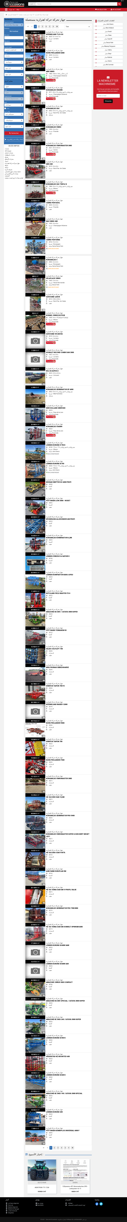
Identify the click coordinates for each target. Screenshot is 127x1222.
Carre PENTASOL (30, 200)
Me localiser (14, 31)
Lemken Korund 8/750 (32, 460)
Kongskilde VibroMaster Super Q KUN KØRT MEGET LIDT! (42, 831)
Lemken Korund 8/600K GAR (34, 961)
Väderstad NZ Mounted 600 (34, 1053)
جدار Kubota (108, 57)
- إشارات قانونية (61, 1219)
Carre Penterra (30, 237)
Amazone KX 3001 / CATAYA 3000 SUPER (38, 609)
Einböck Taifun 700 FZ (32, 683)
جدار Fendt (108, 31)
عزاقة (6, 167)
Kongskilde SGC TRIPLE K (33, 181)
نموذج (5, 53)
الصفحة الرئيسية (12, 14)
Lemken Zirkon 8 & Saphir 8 (33, 553)
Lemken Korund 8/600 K (32, 1072)
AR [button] (121, 1)
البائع (5, 102)
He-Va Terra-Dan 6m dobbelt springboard (38, 924)
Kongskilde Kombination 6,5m (34, 535)
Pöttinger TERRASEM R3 (33, 627)
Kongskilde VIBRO (30, 124)
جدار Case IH (108, 39)
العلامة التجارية (8, 47)
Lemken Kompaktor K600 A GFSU (35, 572)
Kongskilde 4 (29, 257)
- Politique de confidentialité (74, 1219)
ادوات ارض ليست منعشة (26, 14)
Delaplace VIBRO (30, 275)
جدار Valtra (108, 50)
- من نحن (84, 1219)
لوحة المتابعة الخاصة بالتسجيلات (76, 1205)
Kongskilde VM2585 (31, 87)
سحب (5, 72)
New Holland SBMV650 (32, 405)
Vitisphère (11, 1213)
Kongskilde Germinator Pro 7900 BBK (36, 905)
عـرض (6, 65)
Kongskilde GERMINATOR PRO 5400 (36, 812)
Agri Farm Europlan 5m (32, 868)
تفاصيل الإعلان (43, 1179)
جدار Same (108, 61)
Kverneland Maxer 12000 (33, 701)
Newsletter (40, 1205)
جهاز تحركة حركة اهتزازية (41, 14)
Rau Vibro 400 (29, 218)
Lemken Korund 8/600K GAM (34, 942)
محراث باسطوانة (10, 155)
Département (8, 96)
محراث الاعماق (9, 159)
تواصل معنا (40, 1203)
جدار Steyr (108, 53)
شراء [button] (10, 9)
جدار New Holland (108, 28)
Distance (6, 28)
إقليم (5, 90)
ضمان (7, 108)
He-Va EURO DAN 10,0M (32, 794)
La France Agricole (13, 1203)
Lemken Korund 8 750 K (32, 442)
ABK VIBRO (28, 68)
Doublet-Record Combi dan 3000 (35, 349)
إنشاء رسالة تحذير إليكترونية (15, 139)
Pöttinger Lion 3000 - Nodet (33, 497)
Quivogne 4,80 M (30, 294)
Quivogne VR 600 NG (31, 331)
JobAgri (70, 1203)
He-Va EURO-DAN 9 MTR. (33, 849)
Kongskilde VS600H (31, 423)
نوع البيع (6, 124)
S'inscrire (108, 101)
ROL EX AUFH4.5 (30, 368)
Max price (7, 41)
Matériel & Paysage (13, 1209)
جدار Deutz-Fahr (108, 42)
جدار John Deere (108, 24)
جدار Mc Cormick (108, 64)
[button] (6, 9)
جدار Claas (108, 35)
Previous (29, 1177)
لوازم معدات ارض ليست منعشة (14, 178)
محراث (7, 148)
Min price (6, 35)
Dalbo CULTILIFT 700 (31, 646)
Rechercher (15, 133)
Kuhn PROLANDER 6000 (32, 50)
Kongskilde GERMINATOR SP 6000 (36, 386)
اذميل (6, 161)
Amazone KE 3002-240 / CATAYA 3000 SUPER (39, 1016)
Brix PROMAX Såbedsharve (34, 664)
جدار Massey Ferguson (108, 46)
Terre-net (10, 1205)
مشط (6, 165)
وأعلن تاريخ (7, 111)
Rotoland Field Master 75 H (33, 590)
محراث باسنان (9, 153)
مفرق (6, 157)
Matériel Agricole (13, 1207)
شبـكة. (6, 117)
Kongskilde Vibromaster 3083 (34, 775)
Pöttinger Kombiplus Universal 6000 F (37, 1127)
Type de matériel (8, 22)
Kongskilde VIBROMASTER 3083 (35, 142)
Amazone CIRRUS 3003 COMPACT (36, 979)
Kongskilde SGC (30, 105)
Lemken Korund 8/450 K (32, 1035)
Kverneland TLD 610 (31, 31)
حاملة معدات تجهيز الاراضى (13, 171)
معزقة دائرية (8, 169)
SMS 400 (28, 161)
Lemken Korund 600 (31, 1109)
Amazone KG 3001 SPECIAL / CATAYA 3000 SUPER (41, 998)
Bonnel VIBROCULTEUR (32, 312)
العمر (5, 59)
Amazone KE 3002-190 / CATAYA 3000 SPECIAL (40, 1090)
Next (88, 1177)
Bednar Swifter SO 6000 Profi (34, 479)
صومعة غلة (8, 151)
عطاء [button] (17, 9)
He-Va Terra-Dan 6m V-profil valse (36, 887)
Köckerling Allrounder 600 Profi (35, 516)
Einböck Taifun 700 (31, 738)
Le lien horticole (12, 1211)
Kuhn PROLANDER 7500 (32, 757)
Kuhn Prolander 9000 (31, 720)
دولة (5, 84)
